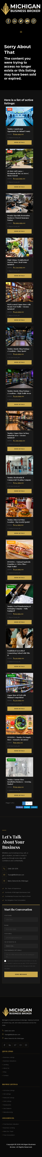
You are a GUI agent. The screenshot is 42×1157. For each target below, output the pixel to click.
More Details (19, 142)
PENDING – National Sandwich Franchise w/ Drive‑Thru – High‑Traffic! (18, 564)
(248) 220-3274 (13, 869)
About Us (6, 1068)
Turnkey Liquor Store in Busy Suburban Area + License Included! (18, 435)
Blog (4, 1072)
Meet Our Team (8, 1131)
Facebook (20, 807)
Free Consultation (9, 1135)
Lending (5, 1064)
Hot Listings (7, 1094)
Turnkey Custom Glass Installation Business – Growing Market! (19, 782)
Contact (5, 1075)
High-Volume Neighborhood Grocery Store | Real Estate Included (18, 262)
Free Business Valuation (11, 1124)
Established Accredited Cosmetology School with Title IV (18, 653)
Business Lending (9, 1128)
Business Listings (8, 1057)
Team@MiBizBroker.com (16, 875)
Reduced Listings (8, 1097)
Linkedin (34, 807)
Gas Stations (7, 1108)
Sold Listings (7, 1101)
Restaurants (7, 1105)
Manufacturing (8, 1112)
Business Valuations (9, 1061)
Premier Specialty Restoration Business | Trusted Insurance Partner (18, 217)
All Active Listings (8, 1090)
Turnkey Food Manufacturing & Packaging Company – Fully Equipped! (19, 608)
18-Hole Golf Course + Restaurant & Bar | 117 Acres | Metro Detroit (18, 173)
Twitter (27, 807)
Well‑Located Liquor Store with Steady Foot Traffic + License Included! (19, 306)
